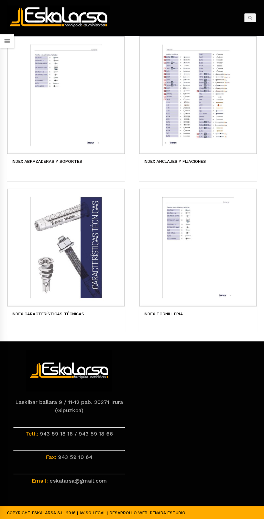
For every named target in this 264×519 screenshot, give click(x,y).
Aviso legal (92, 512)
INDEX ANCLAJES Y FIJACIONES (175, 161)
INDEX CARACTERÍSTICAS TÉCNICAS (48, 314)
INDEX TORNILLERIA (163, 314)
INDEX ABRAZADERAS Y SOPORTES (47, 161)
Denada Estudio (167, 512)
